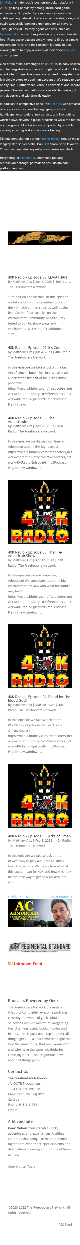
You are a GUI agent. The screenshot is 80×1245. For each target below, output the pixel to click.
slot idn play (28, 157)
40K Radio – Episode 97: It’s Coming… (38, 347)
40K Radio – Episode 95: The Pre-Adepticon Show (35, 554)
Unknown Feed (27, 963)
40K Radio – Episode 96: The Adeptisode (31, 420)
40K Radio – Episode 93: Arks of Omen (39, 836)
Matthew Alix (22, 281)
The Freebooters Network (27, 287)
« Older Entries (19, 896)
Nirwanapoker (9, 34)
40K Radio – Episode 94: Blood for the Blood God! (39, 698)
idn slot (49, 64)
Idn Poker (7, 2)
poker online (51, 138)
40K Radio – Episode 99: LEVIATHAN (37, 277)
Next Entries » (61, 896)
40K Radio (62, 281)
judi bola (56, 104)
